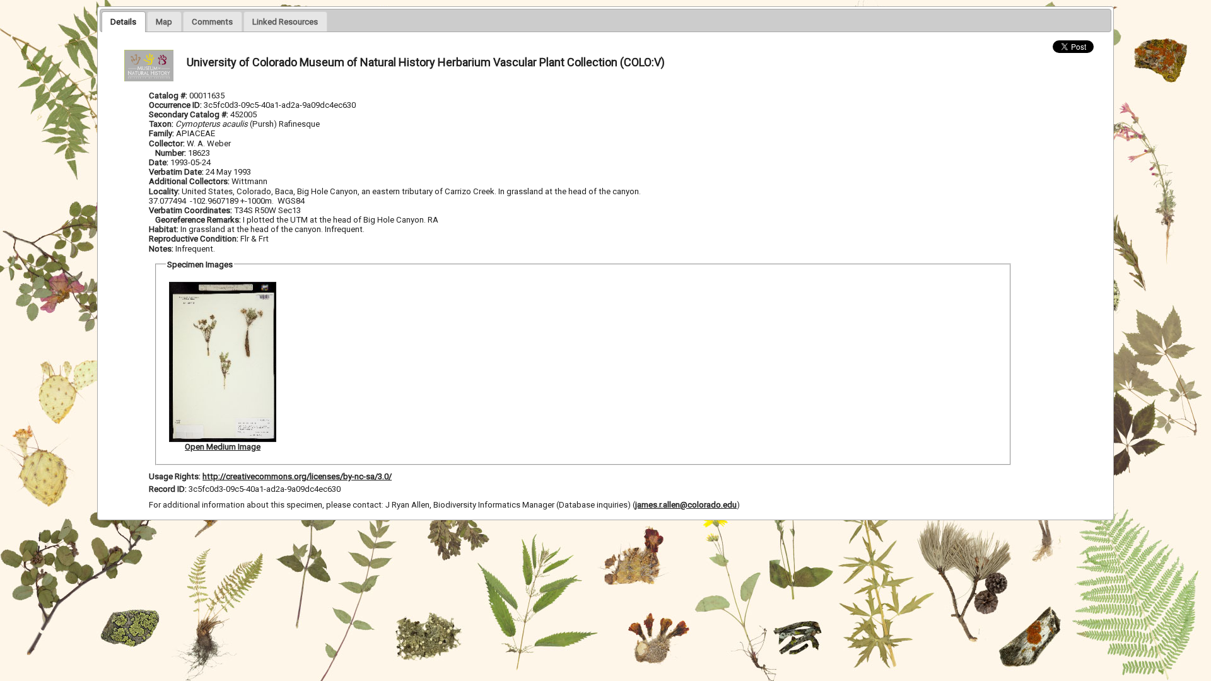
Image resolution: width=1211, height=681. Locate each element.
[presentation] (123, 21)
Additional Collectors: (190, 181)
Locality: (164, 191)
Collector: (168, 143)
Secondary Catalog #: (189, 114)
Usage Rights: (175, 476)
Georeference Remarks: (199, 219)
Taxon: (161, 124)
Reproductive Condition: (193, 238)
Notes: (161, 248)
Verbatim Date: (176, 172)
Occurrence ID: (176, 105)
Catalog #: (169, 95)
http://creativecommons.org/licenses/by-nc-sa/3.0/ (297, 476)
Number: (171, 153)
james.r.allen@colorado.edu (686, 504)
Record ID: (169, 489)
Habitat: (164, 229)
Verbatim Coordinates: (191, 210)
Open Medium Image (222, 446)
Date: (158, 162)
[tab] (123, 21)
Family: (161, 133)
